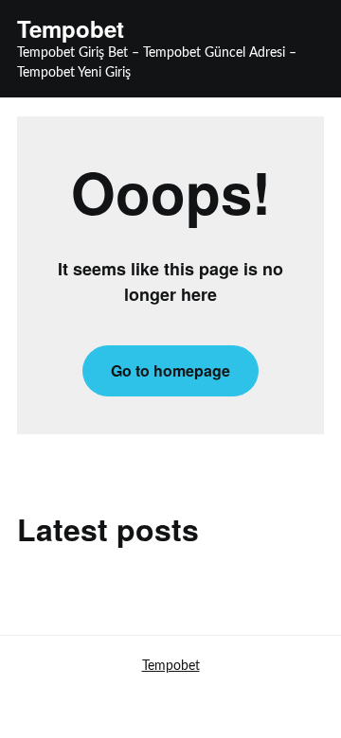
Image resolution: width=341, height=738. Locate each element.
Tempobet (70, 29)
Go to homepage (170, 370)
